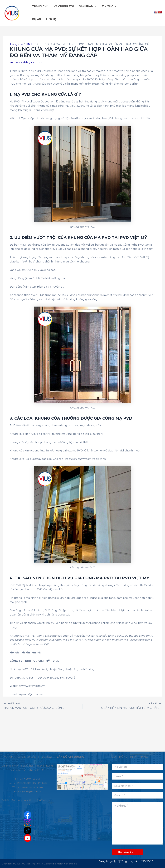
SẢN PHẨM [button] (86, 6)
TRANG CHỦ (40, 6)
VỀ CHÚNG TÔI (64, 6)
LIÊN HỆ (51, 19)
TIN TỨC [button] (107, 6)
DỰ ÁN (36, 19)
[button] (95, 6)
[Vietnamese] (160, 12)
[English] (156, 12)
